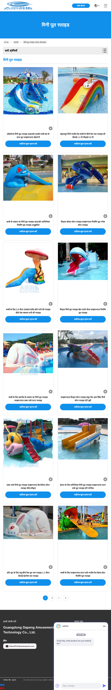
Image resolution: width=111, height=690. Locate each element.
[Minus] (104, 626)
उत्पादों (16, 42)
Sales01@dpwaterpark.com (21, 646)
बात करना (81, 5)
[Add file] (57, 686)
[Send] (104, 686)
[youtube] (2, 688)
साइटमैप (14, 680)
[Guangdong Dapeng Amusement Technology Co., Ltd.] (18, 6)
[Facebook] (2, 685)
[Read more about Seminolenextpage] (58, 597)
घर (7, 42)
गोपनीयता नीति (7, 680)
